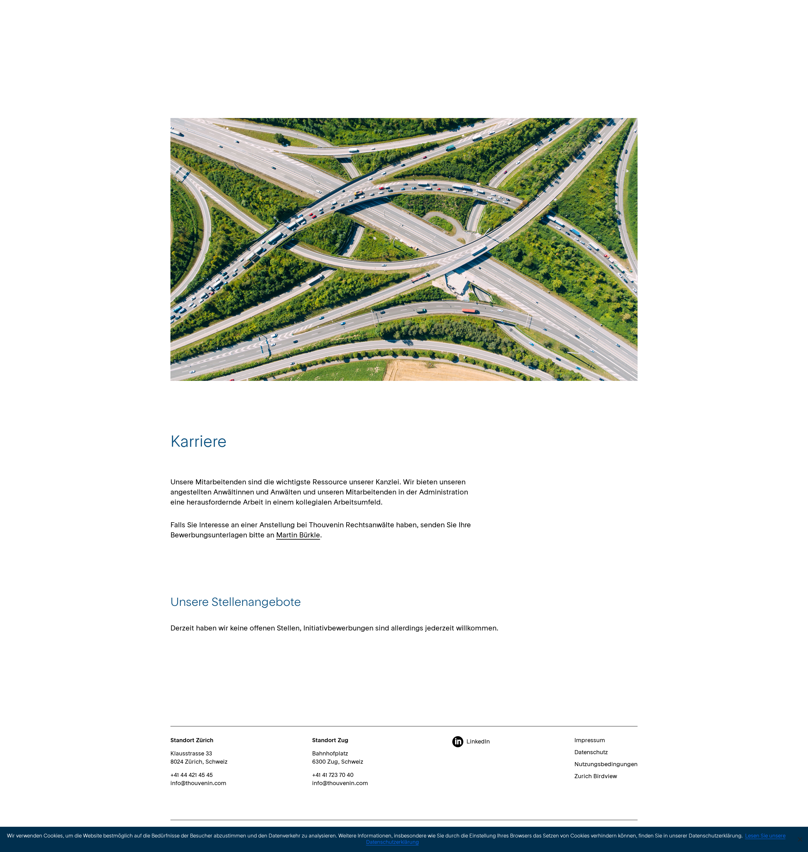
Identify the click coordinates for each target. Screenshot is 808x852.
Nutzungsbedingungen (606, 764)
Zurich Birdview (595, 776)
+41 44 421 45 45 (191, 775)
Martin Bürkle (298, 535)
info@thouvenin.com (198, 783)
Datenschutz (591, 752)
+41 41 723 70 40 (333, 775)
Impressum (589, 740)
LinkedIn (478, 742)
